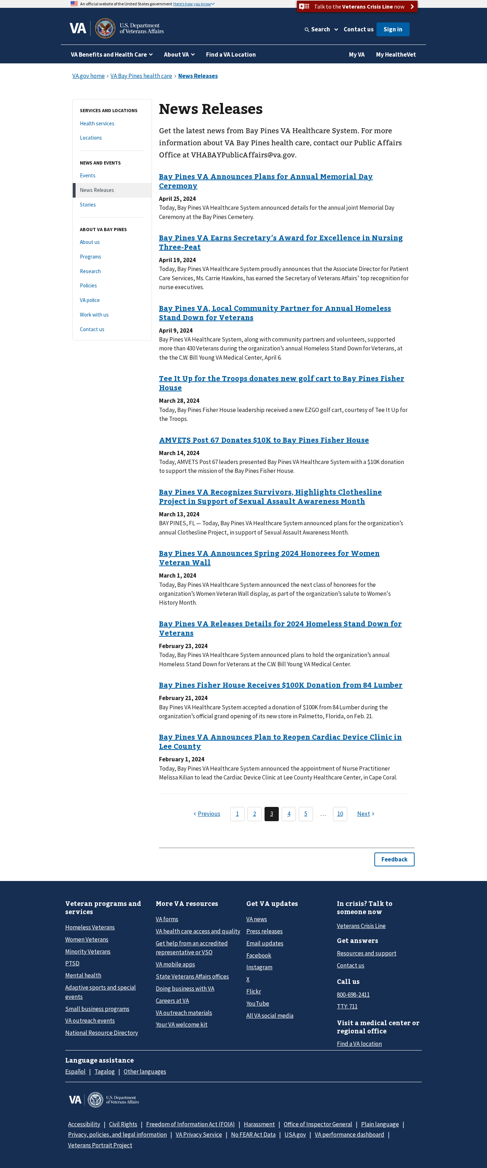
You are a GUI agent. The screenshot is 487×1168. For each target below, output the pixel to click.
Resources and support (366, 953)
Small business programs (97, 1009)
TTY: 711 (347, 1006)
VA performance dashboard (349, 1134)
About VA (176, 54)
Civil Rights (123, 1124)
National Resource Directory (101, 1033)
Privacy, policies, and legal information (117, 1134)
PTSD (72, 963)
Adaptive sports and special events (100, 992)
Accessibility (84, 1124)
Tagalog (104, 1071)
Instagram (259, 967)
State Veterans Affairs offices (192, 976)
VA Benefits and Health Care (109, 54)
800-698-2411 (353, 994)
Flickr (253, 991)
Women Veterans (86, 939)
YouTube (257, 1003)
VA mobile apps (175, 964)
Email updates (264, 943)
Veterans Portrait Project (100, 1145)
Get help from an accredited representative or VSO (192, 947)
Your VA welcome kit (181, 1024)
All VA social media (269, 1016)
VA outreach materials (184, 1013)
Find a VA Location (231, 54)
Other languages (145, 1071)
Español (75, 1071)
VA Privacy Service (199, 1134)
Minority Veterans (88, 951)
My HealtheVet (396, 54)
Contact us (359, 29)
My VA (357, 54)
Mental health (83, 975)
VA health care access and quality (198, 931)
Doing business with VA (185, 988)
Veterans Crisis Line (361, 926)
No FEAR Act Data (253, 1134)
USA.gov (295, 1134)
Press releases (264, 931)
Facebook (258, 955)
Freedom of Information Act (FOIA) (190, 1124)
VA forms (167, 919)
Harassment (259, 1124)
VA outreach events (90, 1020)
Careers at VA (172, 1001)
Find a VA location (359, 1044)
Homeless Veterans (90, 927)
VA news (256, 919)
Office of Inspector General (318, 1124)
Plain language (380, 1124)
